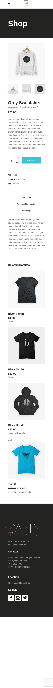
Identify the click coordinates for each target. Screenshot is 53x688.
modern (16, 184)
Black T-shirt (16, 313)
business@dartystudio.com (27, 557)
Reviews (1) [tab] (26, 211)
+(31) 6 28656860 (20, 560)
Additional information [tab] (26, 204)
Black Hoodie (16, 425)
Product (21, 179)
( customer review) (28, 107)
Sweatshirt (21, 433)
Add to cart (31, 160)
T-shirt (12, 484)
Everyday (12, 492)
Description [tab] (26, 197)
